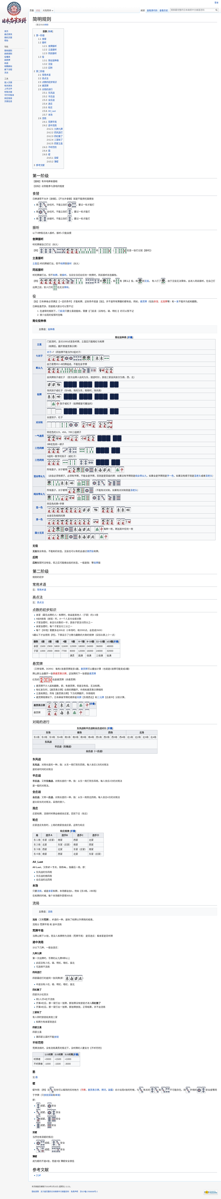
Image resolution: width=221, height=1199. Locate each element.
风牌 (79, 697)
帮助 (6, 41)
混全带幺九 (39, 476)
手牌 (83, 1090)
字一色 (170, 475)
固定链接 (8, 98)
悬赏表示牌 (93, 1090)
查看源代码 (152, 10)
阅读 (143, 10)
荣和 (66, 287)
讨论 (38, 10)
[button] (130, 337)
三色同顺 (39, 448)
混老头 (197, 475)
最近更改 (8, 34)
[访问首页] (14, 13)
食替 (46, 25)
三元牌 (100, 697)
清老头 (208, 475)
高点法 (40, 602)
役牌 (39, 394)
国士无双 (39, 532)
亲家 (50, 891)
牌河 (103, 1090)
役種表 (7, 57)
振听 (69, 263)
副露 (110, 1090)
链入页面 (8, 82)
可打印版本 (9, 95)
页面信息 (8, 101)
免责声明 (74, 1192)
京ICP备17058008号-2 (89, 1192)
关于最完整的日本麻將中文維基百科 (55, 1192)
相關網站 (8, 66)
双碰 (50, 1095)
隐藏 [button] (50, 31)
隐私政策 (35, 1192)
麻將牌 (7, 60)
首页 (6, 31)
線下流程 (8, 69)
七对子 (39, 355)
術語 (6, 63)
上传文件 (8, 89)
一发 (176, 301)
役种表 (51, 329)
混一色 (39, 507)
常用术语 (41, 589)
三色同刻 (39, 460)
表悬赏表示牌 (59, 673)
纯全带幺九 (141, 475)
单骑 (57, 1095)
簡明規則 (8, 51)
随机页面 (8, 38)
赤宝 (156, 301)
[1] (37, 1175)
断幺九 (39, 368)
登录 (216, 3)
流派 (6, 73)
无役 (146, 281)
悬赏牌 (143, 301)
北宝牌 (163, 301)
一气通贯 (39, 436)
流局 (39, 891)
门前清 (61, 311)
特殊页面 (8, 92)
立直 (35, 263)
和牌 (62, 263)
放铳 (56, 1037)
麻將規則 (8, 54)
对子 (49, 352)
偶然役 (90, 551)
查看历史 (164, 10)
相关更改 (8, 86)
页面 (32, 10)
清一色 (39, 519)
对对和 (39, 422)
